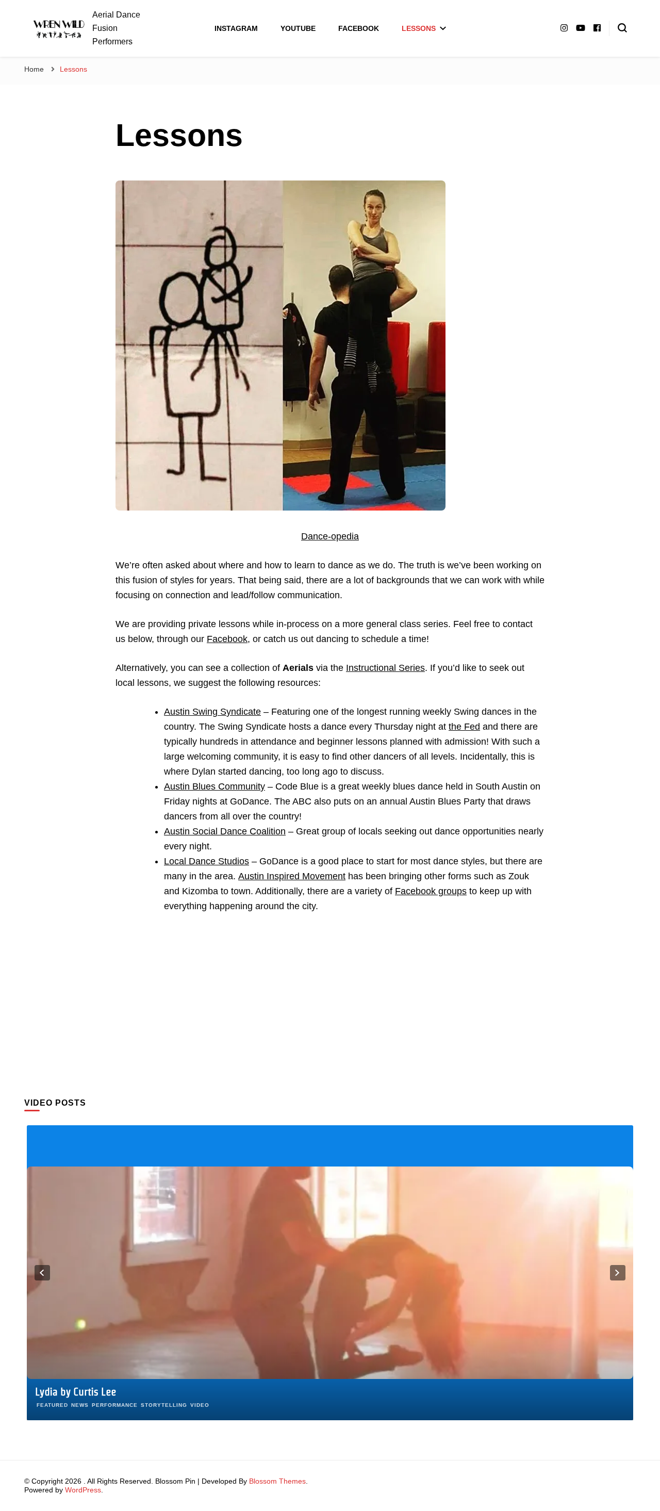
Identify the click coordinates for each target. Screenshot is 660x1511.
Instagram (236, 28)
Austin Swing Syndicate (212, 712)
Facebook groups (431, 891)
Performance (115, 1405)
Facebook (358, 28)
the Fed (464, 726)
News (80, 1405)
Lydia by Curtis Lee (75, 1392)
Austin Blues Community (214, 786)
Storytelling (164, 1405)
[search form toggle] (622, 27)
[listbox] (330, 1273)
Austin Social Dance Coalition (225, 831)
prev (42, 1272)
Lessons (419, 28)
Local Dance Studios (206, 861)
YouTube (298, 28)
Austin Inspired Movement (291, 876)
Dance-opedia (330, 536)
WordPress (83, 1490)
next (617, 1272)
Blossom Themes (277, 1481)
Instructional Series (385, 668)
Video (199, 1405)
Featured (52, 1405)
